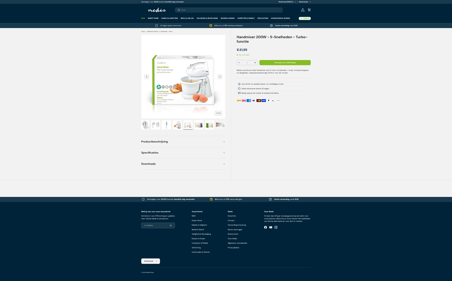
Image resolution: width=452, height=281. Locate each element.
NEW (143, 18)
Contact (231, 220)
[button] (309, 9)
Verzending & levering (237, 225)
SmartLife (232, 216)
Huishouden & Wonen (280, 18)
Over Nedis (232, 238)
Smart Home (153, 18)
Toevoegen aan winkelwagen (285, 63)
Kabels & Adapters (169, 18)
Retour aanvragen (235, 229)
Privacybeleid (233, 247)
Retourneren (233, 234)
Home (143, 31)
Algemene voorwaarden (237, 243)
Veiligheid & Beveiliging (207, 18)
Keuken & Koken (227, 18)
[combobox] (229, 10)
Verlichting (262, 18)
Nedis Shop (150, 272)
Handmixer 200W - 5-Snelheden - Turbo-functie (160, 31)
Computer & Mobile (245, 18)
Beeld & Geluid (187, 18)
